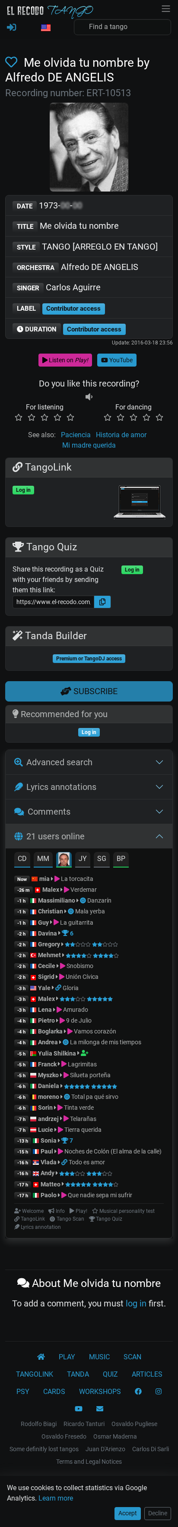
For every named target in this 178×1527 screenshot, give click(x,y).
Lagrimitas (82, 1064)
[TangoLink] (59, 987)
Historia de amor (121, 435)
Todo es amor (87, 1162)
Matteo (50, 1184)
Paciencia (76, 435)
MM (43, 858)
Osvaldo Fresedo (63, 1436)
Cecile (46, 965)
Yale (44, 987)
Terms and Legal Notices (89, 1461)
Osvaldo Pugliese (134, 1423)
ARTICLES (147, 1374)
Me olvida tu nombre (68, 226)
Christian (50, 911)
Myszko (48, 1075)
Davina (47, 933)
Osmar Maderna (115, 1436)
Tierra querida (82, 1129)
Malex (50, 889)
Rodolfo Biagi (39, 1423)
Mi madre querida (89, 445)
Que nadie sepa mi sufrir (99, 1195)
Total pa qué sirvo (94, 1096)
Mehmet (49, 955)
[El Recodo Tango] (41, 1357)
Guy (43, 922)
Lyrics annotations (61, 787)
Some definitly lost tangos (44, 1449)
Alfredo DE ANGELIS (77, 267)
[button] (45, 28)
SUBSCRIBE (94, 691)
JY (83, 858)
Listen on (68, 360)
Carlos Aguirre (59, 287)
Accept (127, 1513)
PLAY (67, 1357)
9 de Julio (78, 1020)
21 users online (55, 836)
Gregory (49, 944)
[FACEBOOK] (138, 1391)
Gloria (71, 987)
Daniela (49, 1085)
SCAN (132, 1357)
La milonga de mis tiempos (105, 1042)
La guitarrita (76, 922)
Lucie (45, 1129)
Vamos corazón (94, 1031)
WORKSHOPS (100, 1391)
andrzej (48, 1118)
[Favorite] (13, 62)
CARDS (54, 1391)
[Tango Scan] (83, 900)
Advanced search (59, 762)
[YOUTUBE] (78, 1409)
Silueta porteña (90, 1075)
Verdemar (83, 889)
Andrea (48, 1042)
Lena (45, 1009)
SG (101, 858)
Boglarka (50, 1031)
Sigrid (46, 976)
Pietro (46, 1020)
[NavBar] (166, 8)
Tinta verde (78, 1107)
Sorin (45, 1107)
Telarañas (82, 1118)
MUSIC (99, 1357)
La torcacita (76, 878)
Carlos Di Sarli (150, 1449)
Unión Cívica (81, 976)
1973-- (49, 205)
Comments (49, 811)
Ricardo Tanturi (84, 1423)
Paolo (49, 1195)
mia (44, 878)
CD (22, 858)
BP (121, 858)
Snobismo (79, 965)
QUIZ (110, 1374)
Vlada (49, 1162)
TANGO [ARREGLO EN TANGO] (87, 246)
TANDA (78, 1374)
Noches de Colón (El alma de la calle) (112, 1151)
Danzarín (99, 900)
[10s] (89, 397)
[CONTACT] (99, 1409)
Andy (47, 1173)
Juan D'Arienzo (105, 1449)
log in (136, 1303)
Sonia (49, 1140)
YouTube (120, 360)
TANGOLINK (34, 1374)
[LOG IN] (11, 27)
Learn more (55, 1498)
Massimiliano (56, 900)
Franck (47, 1064)
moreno (48, 1096)
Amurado (75, 1009)
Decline (157, 1513)
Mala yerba (90, 911)
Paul (47, 1151)
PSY (22, 1391)
